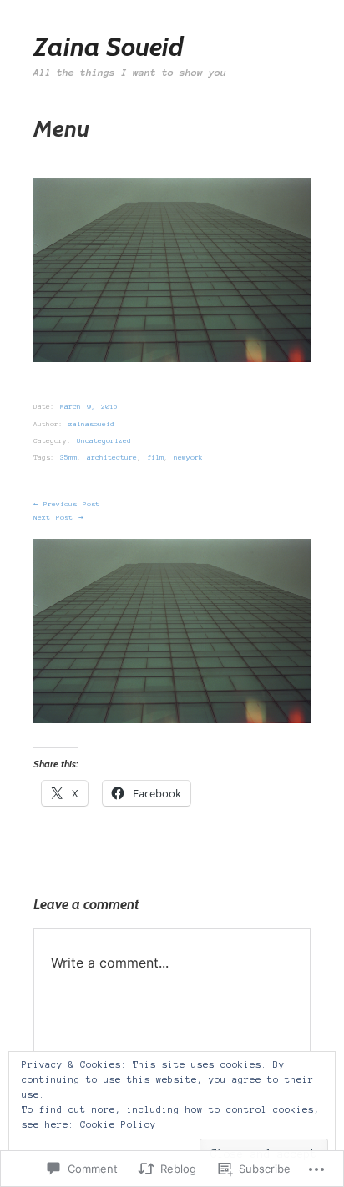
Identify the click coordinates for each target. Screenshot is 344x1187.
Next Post (58, 517)
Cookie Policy (118, 1124)
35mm (68, 457)
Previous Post (66, 504)
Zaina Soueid (108, 46)
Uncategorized (104, 441)
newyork (188, 457)
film (155, 457)
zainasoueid (91, 424)
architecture (112, 457)
